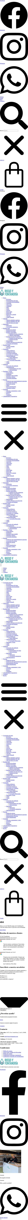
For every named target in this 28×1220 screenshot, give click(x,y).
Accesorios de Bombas (12, 343)
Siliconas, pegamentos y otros (13, 391)
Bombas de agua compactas (16, 334)
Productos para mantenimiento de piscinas (16, 381)
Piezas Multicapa (13, 357)
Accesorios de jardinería (12, 366)
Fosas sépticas (9, 372)
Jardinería (5, 364)
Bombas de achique (11, 329)
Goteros (8, 310)
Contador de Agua (10, 352)
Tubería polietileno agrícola (13, 320)
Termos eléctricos (10, 350)
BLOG (5, 675)
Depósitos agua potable (12, 375)
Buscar (1, 130)
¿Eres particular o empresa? (6, 979)
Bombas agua (6, 328)
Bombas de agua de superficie (13, 336)
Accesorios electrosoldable (12, 302)
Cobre (7, 361)
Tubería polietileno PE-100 (12, 321)
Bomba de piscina (10, 384)
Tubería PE (6, 603)
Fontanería (5, 349)
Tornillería (8, 395)
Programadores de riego (12, 300)
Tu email (2, 977)
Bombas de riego (13, 339)
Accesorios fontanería (11, 353)
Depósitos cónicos (10, 377)
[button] (14, 116)
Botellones (8, 374)
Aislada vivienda (10, 346)
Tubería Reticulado (11, 359)
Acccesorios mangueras (12, 327)
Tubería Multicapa (10, 356)
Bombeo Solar (6, 345)
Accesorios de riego (8, 582)
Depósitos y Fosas (7, 371)
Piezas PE (8, 313)
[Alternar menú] (1, 564)
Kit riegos (8, 299)
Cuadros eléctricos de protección (14, 342)
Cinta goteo (9, 304)
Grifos (7, 363)
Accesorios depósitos (11, 378)
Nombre (2, 976)
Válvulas (8, 316)
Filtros (7, 385)
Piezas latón (9, 311)
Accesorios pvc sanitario (12, 354)
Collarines (8, 306)
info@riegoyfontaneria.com (11, 1036)
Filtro (7, 307)
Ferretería (5, 389)
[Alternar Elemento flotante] (0, 1219)
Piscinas (5, 379)
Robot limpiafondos (11, 386)
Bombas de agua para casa (15, 338)
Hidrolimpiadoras (10, 657)
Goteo (7, 309)
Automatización (10, 367)
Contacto (5, 674)
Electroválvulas (13, 370)
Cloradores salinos (10, 388)
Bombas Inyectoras (11, 331)
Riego (4, 298)
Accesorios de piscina (11, 382)
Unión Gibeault (10, 317)
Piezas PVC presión (11, 314)
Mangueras (6, 324)
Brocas (8, 393)
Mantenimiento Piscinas (12, 663)
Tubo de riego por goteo (12, 323)
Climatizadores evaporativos (10, 396)
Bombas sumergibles (11, 332)
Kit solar (8, 347)
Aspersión (8, 303)
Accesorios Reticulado (14, 360)
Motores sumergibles (14, 335)
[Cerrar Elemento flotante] (0, 1149)
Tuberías (5, 318)
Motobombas (9, 341)
